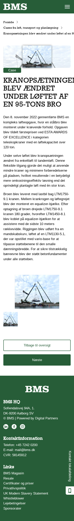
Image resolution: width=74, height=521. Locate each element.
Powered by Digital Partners (37, 418)
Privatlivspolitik (14, 488)
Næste (37, 360)
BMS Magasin (13, 473)
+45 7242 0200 (26, 445)
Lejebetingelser (14, 503)
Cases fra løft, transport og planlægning (30, 27)
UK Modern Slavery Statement (25, 493)
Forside (8, 22)
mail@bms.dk (25, 450)
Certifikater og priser (18, 483)
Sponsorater (12, 508)
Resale (8, 478)
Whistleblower (13, 498)
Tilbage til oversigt (37, 345)
